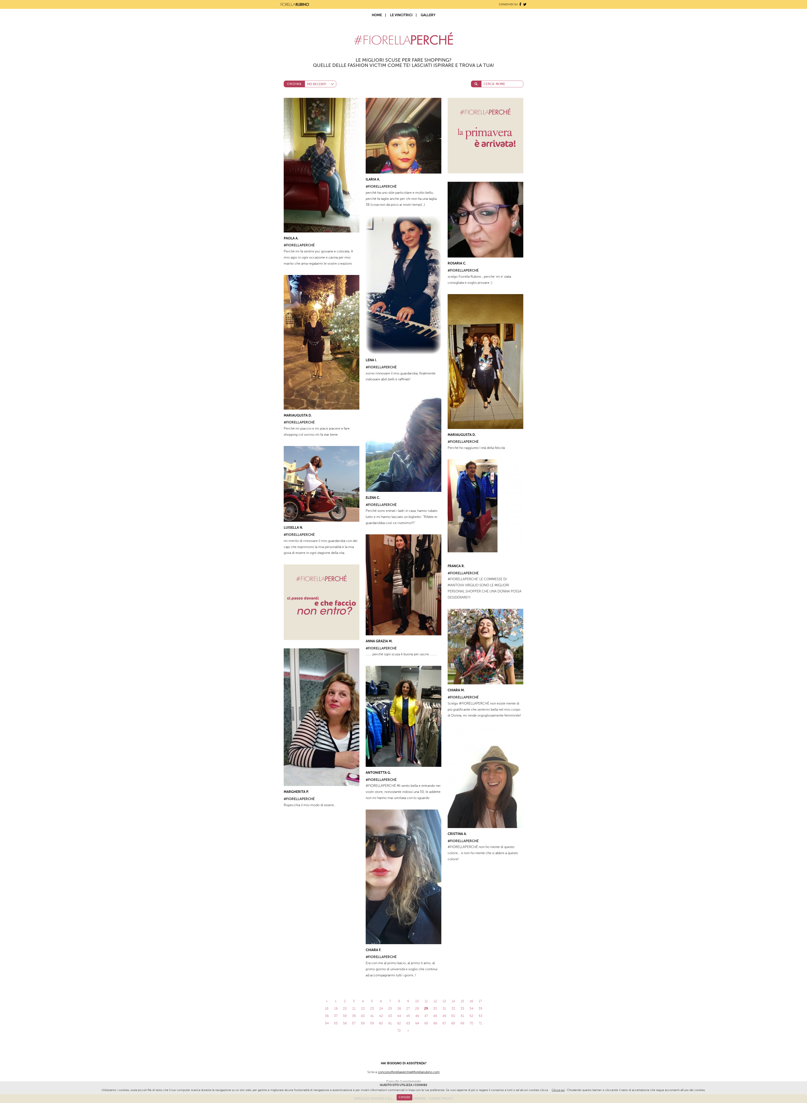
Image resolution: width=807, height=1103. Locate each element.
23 (372, 1008)
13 (444, 1001)
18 (326, 1008)
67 (444, 1023)
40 (363, 1016)
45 (408, 1016)
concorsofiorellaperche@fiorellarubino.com (409, 1072)
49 (444, 1016)
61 (390, 1023)
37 (336, 1016)
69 (462, 1023)
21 (354, 1008)
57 (354, 1023)
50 (453, 1016)
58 (363, 1023)
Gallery (428, 15)
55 (336, 1023)
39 (354, 1016)
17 (480, 1001)
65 (426, 1023)
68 (453, 1023)
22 (363, 1008)
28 (417, 1008)
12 (435, 1001)
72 (399, 1031)
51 (462, 1016)
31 (444, 1008)
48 (435, 1016)
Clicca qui (558, 1090)
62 (399, 1023)
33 (462, 1008)
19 (336, 1008)
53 (480, 1016)
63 (408, 1023)
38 (345, 1016)
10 (417, 1001)
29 (426, 1008)
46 (417, 1016)
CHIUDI (404, 1097)
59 (372, 1023)
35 (480, 1008)
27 (408, 1008)
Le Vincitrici (401, 15)
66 (435, 1023)
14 (453, 1001)
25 (390, 1008)
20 (345, 1008)
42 (381, 1016)
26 (399, 1008)
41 (372, 1016)
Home (377, 15)
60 (381, 1023)
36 (327, 1016)
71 (480, 1023)
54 (327, 1023)
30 (435, 1008)
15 (462, 1001)
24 (381, 1008)
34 (471, 1008)
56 (345, 1023)
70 (471, 1023)
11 (426, 1001)
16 (471, 1001)
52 (471, 1016)
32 (453, 1008)
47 (426, 1016)
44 (399, 1016)
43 (390, 1016)
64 (417, 1023)
